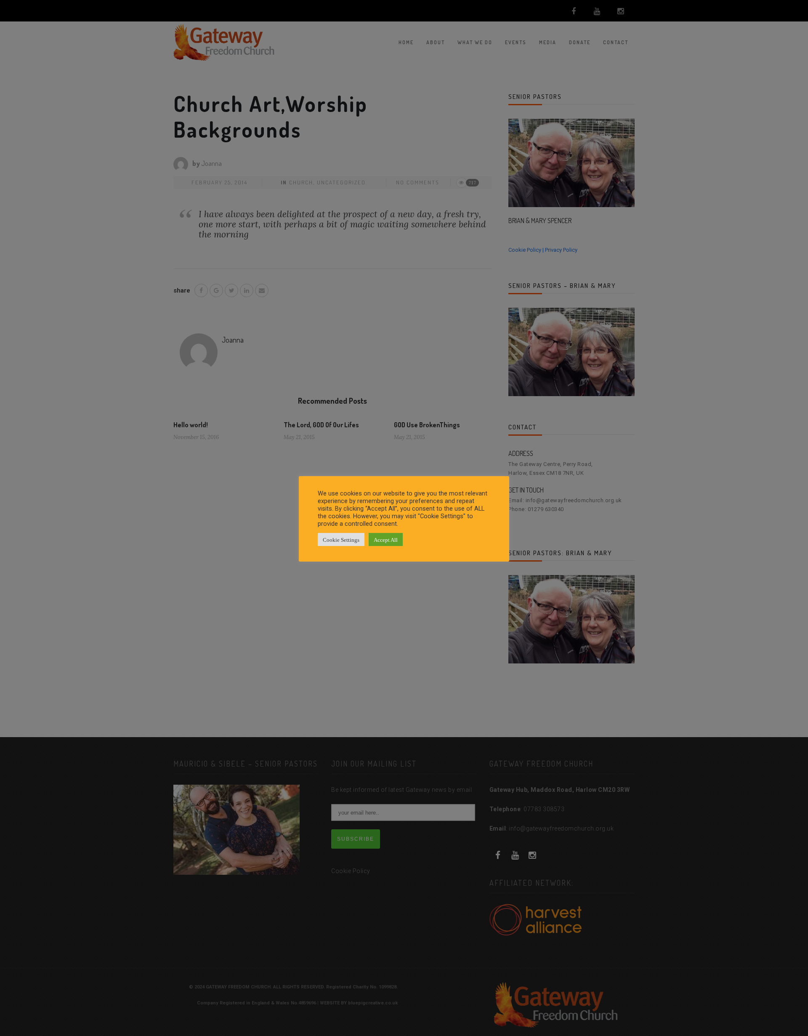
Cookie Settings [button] (341, 539)
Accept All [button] (386, 539)
